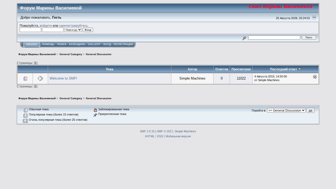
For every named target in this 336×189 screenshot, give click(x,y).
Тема (109, 69)
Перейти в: (259, 110)
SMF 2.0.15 (147, 131)
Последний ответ (284, 69)
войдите (46, 25)
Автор (192, 69)
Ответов (221, 69)
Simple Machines (185, 131)
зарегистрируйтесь (73, 25)
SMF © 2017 (165, 131)
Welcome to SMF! (63, 78)
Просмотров (241, 69)
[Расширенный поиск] (244, 37)
